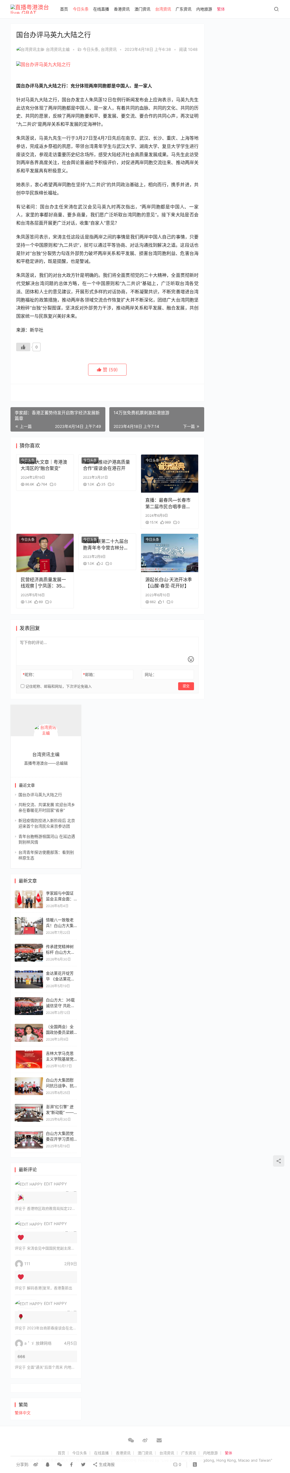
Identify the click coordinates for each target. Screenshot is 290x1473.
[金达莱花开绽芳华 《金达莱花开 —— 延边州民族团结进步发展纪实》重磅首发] (29, 973)
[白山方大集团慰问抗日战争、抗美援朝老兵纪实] (29, 1079)
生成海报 (106, 1464)
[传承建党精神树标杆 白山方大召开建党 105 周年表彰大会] (29, 946)
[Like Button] (23, 347)
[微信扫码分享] (59, 1464)
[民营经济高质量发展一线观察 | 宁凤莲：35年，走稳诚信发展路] (45, 553)
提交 (186, 686)
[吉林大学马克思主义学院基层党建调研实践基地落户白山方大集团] (29, 1053)
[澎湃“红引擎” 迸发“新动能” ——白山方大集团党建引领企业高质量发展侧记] (29, 1106)
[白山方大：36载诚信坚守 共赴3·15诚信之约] (29, 999)
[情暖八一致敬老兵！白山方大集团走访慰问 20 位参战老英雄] (29, 919)
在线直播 (101, 9)
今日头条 (81, 9)
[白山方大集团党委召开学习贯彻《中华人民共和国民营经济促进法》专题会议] (29, 1133)
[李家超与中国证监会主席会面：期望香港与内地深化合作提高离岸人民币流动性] (29, 893)
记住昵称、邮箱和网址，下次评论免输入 (58, 686)
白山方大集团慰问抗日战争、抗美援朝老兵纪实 (60, 1085)
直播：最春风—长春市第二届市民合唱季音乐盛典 (168, 503)
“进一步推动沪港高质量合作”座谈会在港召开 (106, 465)
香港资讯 (122, 9)
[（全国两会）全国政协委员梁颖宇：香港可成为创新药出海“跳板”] (29, 1026)
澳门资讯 (142, 9)
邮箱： (90, 674)
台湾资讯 (163, 9)
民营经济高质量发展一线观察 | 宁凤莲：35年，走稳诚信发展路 (43, 583)
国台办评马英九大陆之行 (40, 794)
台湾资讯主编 (58, 49)
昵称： (30, 674)
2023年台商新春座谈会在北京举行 (55, 1328)
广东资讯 (183, 9)
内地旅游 (204, 9)
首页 (64, 9)
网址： (151, 674)
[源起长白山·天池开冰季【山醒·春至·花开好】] (169, 553)
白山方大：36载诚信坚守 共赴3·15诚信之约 (60, 1005)
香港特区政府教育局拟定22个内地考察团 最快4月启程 (71, 1208)
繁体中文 (23, 1412)
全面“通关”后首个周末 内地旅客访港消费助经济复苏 (69, 1367)
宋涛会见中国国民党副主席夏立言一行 (58, 1248)
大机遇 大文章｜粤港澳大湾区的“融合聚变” (44, 465)
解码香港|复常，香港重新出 (49, 1288)
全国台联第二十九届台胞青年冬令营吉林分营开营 (105, 544)
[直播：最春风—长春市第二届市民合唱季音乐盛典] (169, 474)
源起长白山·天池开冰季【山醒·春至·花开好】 (168, 583)
